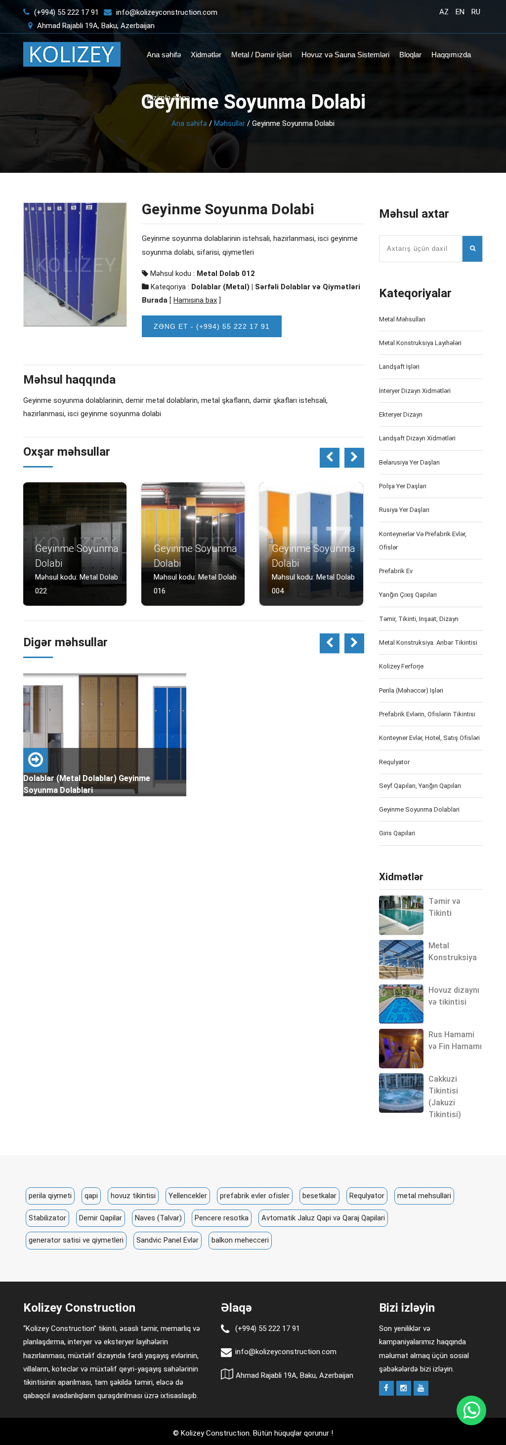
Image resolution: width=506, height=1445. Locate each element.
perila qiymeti (50, 1195)
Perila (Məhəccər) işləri (411, 690)
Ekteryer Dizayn (400, 414)
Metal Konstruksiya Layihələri (420, 343)
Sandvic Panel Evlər (167, 1240)
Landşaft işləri (399, 366)
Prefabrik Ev (396, 571)
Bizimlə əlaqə (168, 97)
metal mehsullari (424, 1195)
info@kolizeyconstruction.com (166, 12)
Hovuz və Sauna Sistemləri (345, 54)
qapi (91, 1195)
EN (460, 11)
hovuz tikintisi (133, 1195)
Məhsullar (229, 123)
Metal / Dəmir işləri (261, 54)
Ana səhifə (164, 54)
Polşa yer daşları (402, 486)
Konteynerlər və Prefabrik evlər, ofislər (422, 540)
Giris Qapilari (397, 833)
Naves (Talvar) (158, 1217)
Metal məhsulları (402, 319)
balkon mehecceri (240, 1240)
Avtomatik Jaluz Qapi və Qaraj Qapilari (323, 1217)
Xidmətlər (206, 54)
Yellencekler (188, 1195)
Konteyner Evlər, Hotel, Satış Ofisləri (429, 738)
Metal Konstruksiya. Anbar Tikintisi (428, 642)
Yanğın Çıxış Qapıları (408, 594)
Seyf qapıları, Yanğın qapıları (420, 785)
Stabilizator (47, 1217)
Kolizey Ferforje (401, 666)
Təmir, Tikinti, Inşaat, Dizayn (419, 619)
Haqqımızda (451, 54)
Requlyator (394, 762)
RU (475, 11)
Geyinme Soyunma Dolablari (419, 809)
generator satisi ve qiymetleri (76, 1240)
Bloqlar (410, 54)
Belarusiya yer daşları (409, 462)
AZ (444, 11)
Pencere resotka (222, 1217)
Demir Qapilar (100, 1217)
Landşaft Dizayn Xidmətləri (417, 438)
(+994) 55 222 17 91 (65, 12)
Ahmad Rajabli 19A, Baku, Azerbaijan (95, 25)
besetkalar (319, 1195)
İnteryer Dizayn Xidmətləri (415, 390)
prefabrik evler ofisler (255, 1195)
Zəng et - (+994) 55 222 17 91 (212, 326)
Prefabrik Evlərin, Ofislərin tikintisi (427, 714)
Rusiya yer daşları (404, 509)
